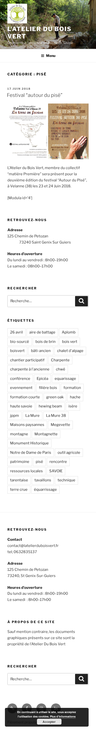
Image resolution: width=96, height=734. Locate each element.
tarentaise (19, 480)
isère (72, 406)
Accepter (49, 721)
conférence (20, 378)
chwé (60, 369)
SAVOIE (56, 471)
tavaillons (42, 480)
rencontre (58, 461)
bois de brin (45, 341)
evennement (21, 387)
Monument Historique (29, 443)
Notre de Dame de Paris (30, 452)
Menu (50, 55)
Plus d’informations (63, 716)
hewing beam (50, 406)
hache (75, 397)
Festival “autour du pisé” (35, 95)
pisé (39, 461)
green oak (55, 397)
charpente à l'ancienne (29, 369)
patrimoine (19, 461)
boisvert (17, 351)
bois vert (69, 341)
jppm (14, 415)
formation (72, 387)
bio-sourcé (19, 341)
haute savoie (21, 406)
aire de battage (42, 332)
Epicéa (42, 378)
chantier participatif (27, 360)
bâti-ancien (41, 351)
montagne (19, 434)
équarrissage (45, 489)
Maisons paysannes (27, 424)
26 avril (16, 332)
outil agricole (69, 452)
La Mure (32, 415)
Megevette (60, 424)
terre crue (19, 489)
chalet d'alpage (70, 351)
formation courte (25, 397)
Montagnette (46, 434)
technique (66, 480)
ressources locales (26, 471)
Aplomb (69, 332)
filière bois (48, 387)
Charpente (60, 360)
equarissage (65, 378)
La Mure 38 (56, 415)
